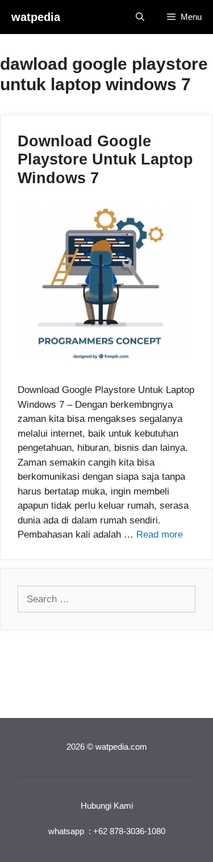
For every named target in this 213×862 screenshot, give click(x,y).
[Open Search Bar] (140, 17)
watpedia (35, 17)
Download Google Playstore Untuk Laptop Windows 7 (105, 160)
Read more (159, 534)
